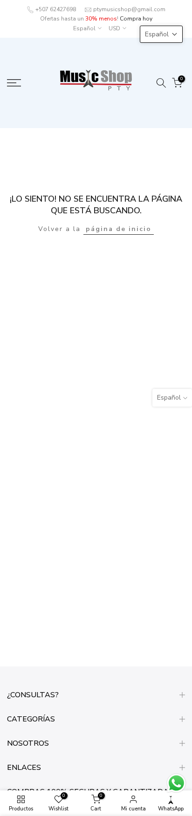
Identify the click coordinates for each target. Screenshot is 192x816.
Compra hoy (136, 18)
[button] (161, 34)
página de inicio (118, 228)
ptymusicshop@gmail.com (129, 9)
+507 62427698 (55, 9)
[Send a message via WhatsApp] (176, 783)
